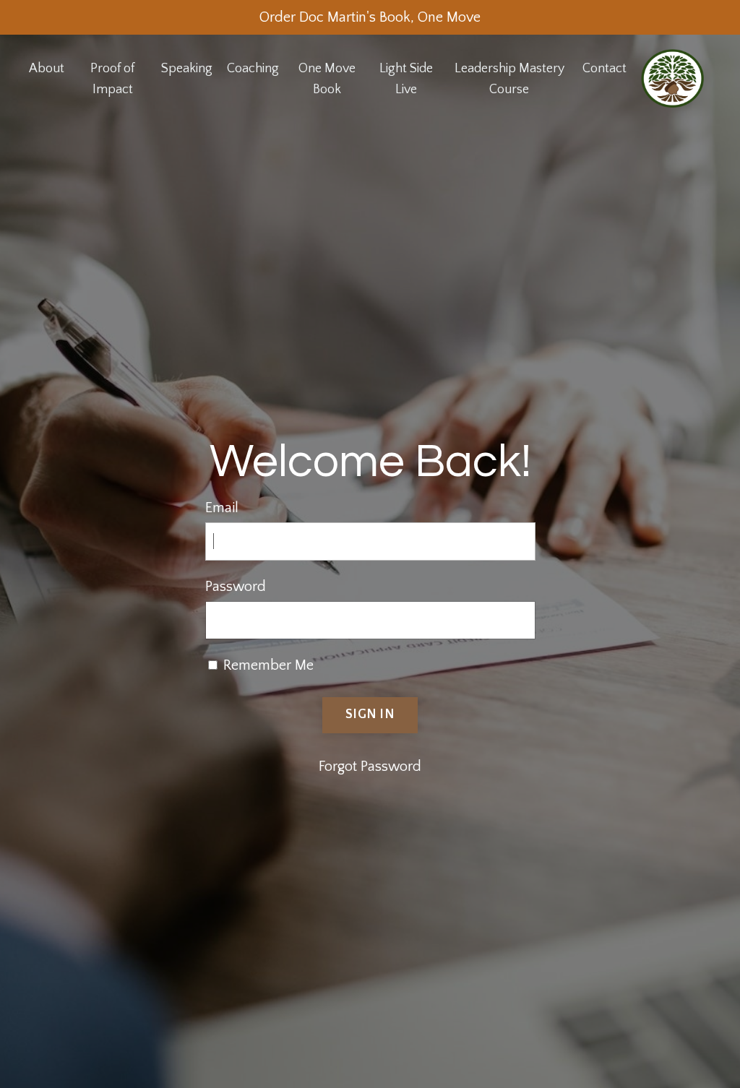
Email (221, 508)
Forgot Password (370, 766)
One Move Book (327, 79)
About (46, 68)
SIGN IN (370, 714)
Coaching (253, 68)
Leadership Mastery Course (509, 79)
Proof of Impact (112, 79)
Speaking (186, 68)
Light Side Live (406, 79)
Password (235, 587)
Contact (604, 68)
